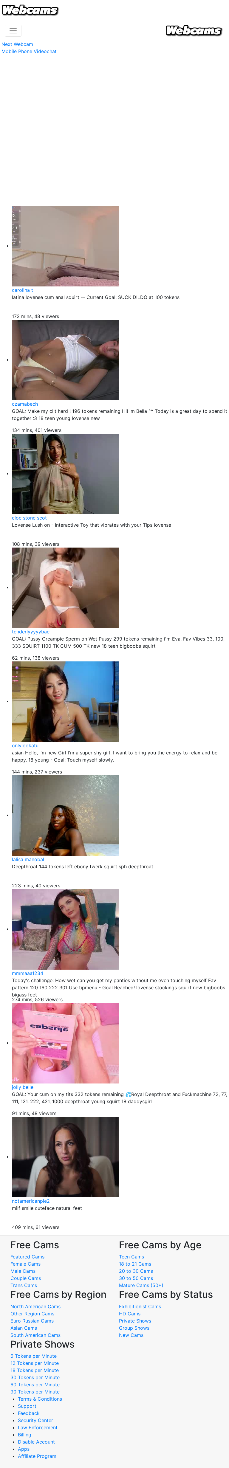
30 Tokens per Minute (35, 1377)
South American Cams (35, 1335)
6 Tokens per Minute (33, 1356)
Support (27, 1406)
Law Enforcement (38, 1427)
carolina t (22, 290)
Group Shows (134, 1328)
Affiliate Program (38, 1456)
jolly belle (22, 1087)
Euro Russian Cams (32, 1321)
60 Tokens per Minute (35, 1385)
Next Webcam (17, 44)
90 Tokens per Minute (35, 1392)
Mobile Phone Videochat (29, 51)
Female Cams (25, 1264)
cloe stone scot (29, 518)
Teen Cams (131, 1257)
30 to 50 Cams (136, 1278)
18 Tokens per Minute (34, 1370)
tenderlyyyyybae (30, 632)
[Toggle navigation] (13, 31)
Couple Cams (25, 1278)
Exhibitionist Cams (140, 1306)
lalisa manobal (28, 859)
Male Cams (22, 1271)
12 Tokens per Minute (34, 1363)
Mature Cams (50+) (141, 1285)
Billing (24, 1435)
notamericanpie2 (31, 1201)
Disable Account (36, 1442)
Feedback (29, 1413)
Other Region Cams (32, 1314)
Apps (24, 1449)
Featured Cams (27, 1257)
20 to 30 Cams (136, 1271)
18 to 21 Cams (135, 1264)
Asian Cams (23, 1328)
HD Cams (129, 1314)
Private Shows (135, 1321)
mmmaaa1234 (27, 973)
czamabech (25, 404)
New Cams (131, 1335)
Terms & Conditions (40, 1399)
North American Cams (35, 1306)
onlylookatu (25, 745)
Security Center (35, 1420)
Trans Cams (23, 1285)
